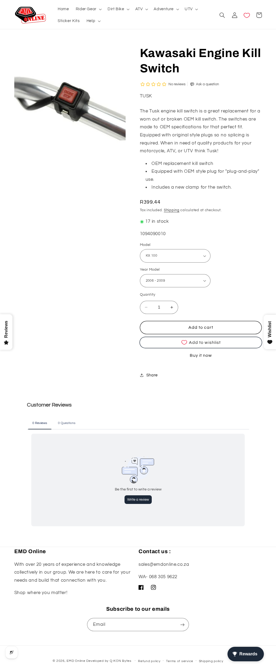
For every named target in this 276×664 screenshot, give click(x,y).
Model (145, 245)
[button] (88, 9)
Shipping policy (211, 661)
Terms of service (179, 661)
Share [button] (152, 375)
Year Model (150, 269)
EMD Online (76, 660)
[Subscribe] (182, 624)
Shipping (172, 210)
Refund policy (149, 661)
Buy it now (201, 355)
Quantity (148, 294)
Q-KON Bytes (121, 660)
